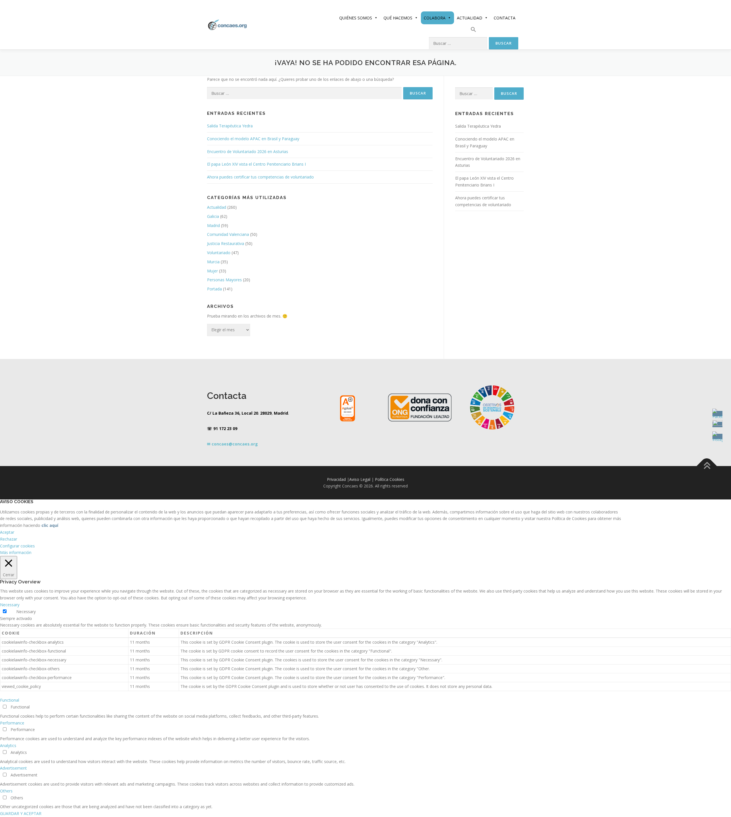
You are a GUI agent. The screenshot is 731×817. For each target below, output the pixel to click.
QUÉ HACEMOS (397, 18)
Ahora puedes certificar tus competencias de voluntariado (260, 177)
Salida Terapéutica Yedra (230, 126)
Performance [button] (12, 723)
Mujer (212, 271)
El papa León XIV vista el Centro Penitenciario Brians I (256, 164)
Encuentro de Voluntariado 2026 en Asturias (247, 151)
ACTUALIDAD (469, 18)
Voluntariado (218, 252)
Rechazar (8, 539)
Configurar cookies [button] (17, 546)
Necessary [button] (9, 604)
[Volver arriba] (707, 466)
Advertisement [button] (13, 768)
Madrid (213, 225)
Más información (15, 552)
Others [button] (6, 791)
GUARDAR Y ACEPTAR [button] (20, 813)
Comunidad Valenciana (228, 234)
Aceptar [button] (7, 532)
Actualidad (216, 207)
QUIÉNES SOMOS (355, 18)
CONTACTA (504, 18)
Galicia (213, 216)
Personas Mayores (224, 279)
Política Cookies (389, 479)
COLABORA (434, 18)
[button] (474, 30)
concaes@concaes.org (235, 444)
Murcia (213, 261)
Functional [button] (9, 700)
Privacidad (336, 479)
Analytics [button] (8, 745)
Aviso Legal (359, 479)
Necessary (26, 611)
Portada (214, 289)
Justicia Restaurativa (225, 243)
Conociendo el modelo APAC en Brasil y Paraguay (253, 138)
